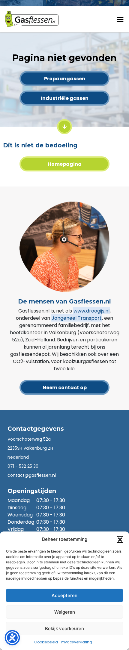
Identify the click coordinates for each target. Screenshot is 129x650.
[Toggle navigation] (120, 18)
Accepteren (64, 595)
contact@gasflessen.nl (32, 475)
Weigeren (64, 612)
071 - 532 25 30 (23, 466)
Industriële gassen (64, 98)
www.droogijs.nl (92, 310)
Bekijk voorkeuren (64, 628)
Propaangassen (64, 78)
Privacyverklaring (76, 642)
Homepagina (65, 164)
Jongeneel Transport (77, 318)
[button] (120, 539)
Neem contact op (65, 387)
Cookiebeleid (46, 642)
